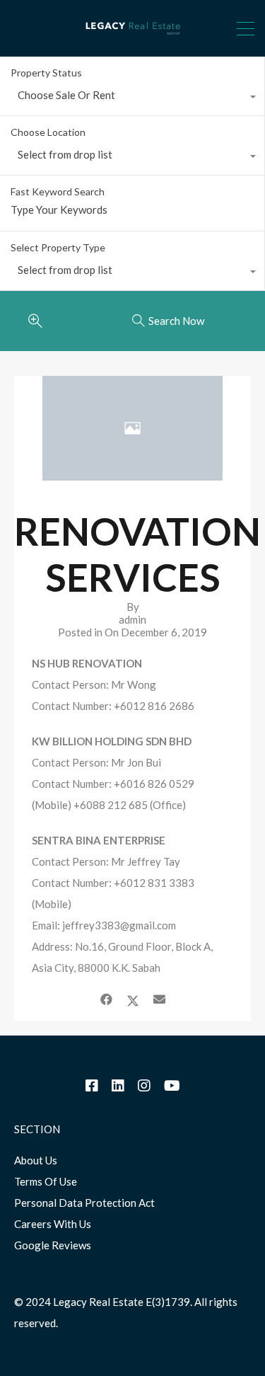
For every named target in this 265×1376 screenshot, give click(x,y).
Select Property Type (58, 247)
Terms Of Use (45, 1181)
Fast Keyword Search (58, 191)
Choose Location (48, 132)
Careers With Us (52, 1223)
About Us (35, 1160)
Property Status (46, 73)
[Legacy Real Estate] (133, 39)
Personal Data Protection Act (84, 1202)
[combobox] (132, 98)
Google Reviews (52, 1245)
